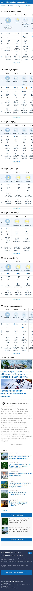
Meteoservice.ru (20, 581)
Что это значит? (7, 406)
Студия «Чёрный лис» (11, 588)
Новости (4, 450)
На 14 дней (27, 6)
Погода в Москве (5, 581)
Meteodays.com (5, 583)
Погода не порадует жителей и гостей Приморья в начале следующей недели (20, 485)
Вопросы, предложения (16, 572)
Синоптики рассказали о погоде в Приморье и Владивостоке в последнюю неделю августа (15, 374)
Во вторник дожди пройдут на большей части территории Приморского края (19, 466)
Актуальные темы (16, 515)
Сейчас (3, 6)
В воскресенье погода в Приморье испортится (17, 493)
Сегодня (10, 6)
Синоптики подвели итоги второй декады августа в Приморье (18, 503)
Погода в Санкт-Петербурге (8, 584)
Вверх (5, 510)
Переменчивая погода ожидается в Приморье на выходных (13, 393)
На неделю (18, 6)
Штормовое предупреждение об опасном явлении (20, 474)
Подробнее (16, 62)
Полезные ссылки (16, 539)
